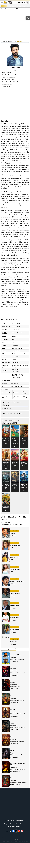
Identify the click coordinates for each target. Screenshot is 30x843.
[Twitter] (16, 831)
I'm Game (13, 668)
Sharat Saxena (14, 605)
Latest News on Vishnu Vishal (13, 518)
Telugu (12, 820)
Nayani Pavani (15, 630)
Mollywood (13, 671)
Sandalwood (13, 712)
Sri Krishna (13, 642)
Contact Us (26, 841)
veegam (17, 839)
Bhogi (12, 750)
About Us (8, 841)
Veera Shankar (15, 593)
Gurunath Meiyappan (17, 581)
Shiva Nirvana (20, 700)
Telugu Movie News (9, 824)
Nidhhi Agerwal (15, 545)
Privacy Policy (14, 841)
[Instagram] (19, 831)
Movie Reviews (20, 824)
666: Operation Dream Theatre (17, 764)
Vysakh (18, 686)
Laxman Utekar (20, 741)
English (21, 2)
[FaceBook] (13, 831)
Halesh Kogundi (21, 714)
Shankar (13, 533)
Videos (18, 826)
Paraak (12, 709)
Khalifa (12, 682)
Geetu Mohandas (21, 727)
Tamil (17, 820)
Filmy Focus (18, 41)
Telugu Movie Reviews (24, 837)
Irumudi (12, 696)
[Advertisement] (15, 25)
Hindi (21, 820)
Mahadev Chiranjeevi (22, 782)
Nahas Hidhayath (21, 673)
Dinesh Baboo (14, 617)
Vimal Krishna (20, 659)
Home (2, 9)
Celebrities (8, 9)
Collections (11, 826)
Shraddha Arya (15, 569)
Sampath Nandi (20, 754)
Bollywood (13, 739)
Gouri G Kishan (15, 557)
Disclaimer (20, 841)
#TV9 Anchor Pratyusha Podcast (17, 6)
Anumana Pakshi (15, 655)
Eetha (12, 737)
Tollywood (13, 657)
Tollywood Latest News (14, 837)
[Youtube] (22, 831)
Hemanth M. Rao (21, 769)
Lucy (11, 778)
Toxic (12, 723)
